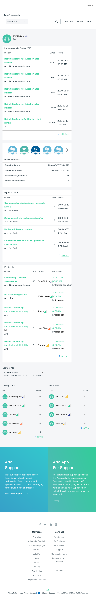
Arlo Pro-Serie (11, 210)
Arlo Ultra (9, 298)
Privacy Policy (13, 593)
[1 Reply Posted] (58, 150)
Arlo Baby (37, 575)
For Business (59, 541)
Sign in (80, 21)
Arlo (6, 127)
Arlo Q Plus (37, 571)
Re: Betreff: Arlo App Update (18, 229)
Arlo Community (12, 15)
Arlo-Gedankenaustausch (17, 66)
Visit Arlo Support (13, 494)
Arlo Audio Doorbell (36, 541)
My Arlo (3, 2)
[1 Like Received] (24, 150)
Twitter (45, 524)
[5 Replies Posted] (47, 150)
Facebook (40, 524)
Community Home (59, 554)
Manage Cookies (48, 593)
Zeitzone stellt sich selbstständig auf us (23, 218)
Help (88, 21)
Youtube (50, 524)
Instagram (56, 524)
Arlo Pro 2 (36, 550)
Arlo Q (37, 567)
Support (59, 550)
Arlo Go (37, 563)
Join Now (69, 21)
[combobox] (44, 21)
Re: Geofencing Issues (15, 295)
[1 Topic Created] (35, 150)
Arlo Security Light (37, 546)
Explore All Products (37, 580)
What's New (59, 546)
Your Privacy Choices (28, 593)
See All (65, 134)
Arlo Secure (59, 537)
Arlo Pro (36, 554)
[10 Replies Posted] (12, 150)
